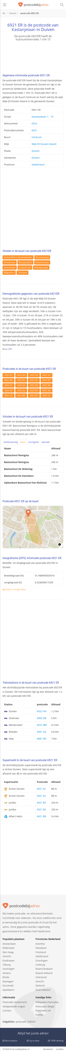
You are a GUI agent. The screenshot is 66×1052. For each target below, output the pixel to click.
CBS (10, 349)
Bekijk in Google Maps (15, 589)
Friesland (41, 952)
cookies (59, 1049)
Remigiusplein (25, 262)
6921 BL (21, 380)
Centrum (37, 137)
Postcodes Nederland (15, 1002)
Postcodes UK (43, 1010)
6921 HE (9, 395)
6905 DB (41, 718)
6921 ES (8, 375)
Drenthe (40, 943)
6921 (34, 130)
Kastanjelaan (24, 29)
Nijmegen (8, 981)
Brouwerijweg (42, 257)
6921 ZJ (21, 390)
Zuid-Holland (43, 989)
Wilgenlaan (9, 272)
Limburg (40, 964)
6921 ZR (34, 375)
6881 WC (42, 738)
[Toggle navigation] (5, 5)
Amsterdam (9, 943)
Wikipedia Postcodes (47, 1002)
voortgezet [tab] (33, 442)
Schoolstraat (25, 267)
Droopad (22, 272)
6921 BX (34, 390)
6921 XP (21, 385)
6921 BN (8, 380)
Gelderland (38, 164)
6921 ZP (8, 390)
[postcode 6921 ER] (33, 5)
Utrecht (7, 956)
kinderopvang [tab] (11, 442)
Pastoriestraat (42, 262)
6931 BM (42, 725)
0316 (34, 123)
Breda (6, 977)
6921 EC (46, 395)
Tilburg (7, 964)
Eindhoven (9, 960)
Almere (7, 973)
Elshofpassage (41, 267)
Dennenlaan (9, 267)
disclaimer (48, 1049)
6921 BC (34, 380)
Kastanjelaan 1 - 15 (42, 116)
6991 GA (41, 731)
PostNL (39, 1014)
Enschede (8, 985)
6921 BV (46, 380)
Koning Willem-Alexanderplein (18, 257)
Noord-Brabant (44, 968)
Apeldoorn (8, 989)
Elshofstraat (9, 262)
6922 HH (41, 711)
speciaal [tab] (45, 442)
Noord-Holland (44, 973)
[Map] (33, 527)
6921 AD (46, 390)
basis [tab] (22, 442)
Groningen (9, 968)
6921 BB (47, 385)
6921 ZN (34, 385)
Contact (7, 1010)
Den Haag (8, 952)
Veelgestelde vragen (14, 1006)
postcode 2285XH (25, 1021)
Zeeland (40, 985)
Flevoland (41, 948)
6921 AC (47, 375)
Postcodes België (45, 1006)
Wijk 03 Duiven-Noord (44, 144)
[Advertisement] (33, 209)
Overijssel (41, 977)
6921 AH (21, 375)
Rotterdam (9, 948)
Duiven (36, 150)
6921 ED (34, 395)
